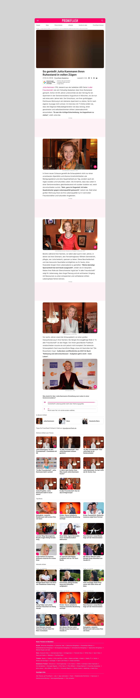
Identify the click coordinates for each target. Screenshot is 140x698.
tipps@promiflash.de (69, 428)
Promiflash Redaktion (61, 78)
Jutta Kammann (48, 87)
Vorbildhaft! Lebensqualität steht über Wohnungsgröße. (66, 404)
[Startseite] (70, 20)
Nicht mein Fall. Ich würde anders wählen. (61, 410)
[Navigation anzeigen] (38, 21)
